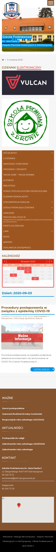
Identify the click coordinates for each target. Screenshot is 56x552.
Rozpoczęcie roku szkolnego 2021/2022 (23, 419)
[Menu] (50, 2)
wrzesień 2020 (28, 261)
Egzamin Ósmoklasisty (15, 196)
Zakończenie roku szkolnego (17, 449)
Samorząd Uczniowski (15, 164)
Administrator (41, 316)
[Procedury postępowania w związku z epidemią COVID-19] (22, 336)
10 (28, 272)
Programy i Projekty (15, 169)
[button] (19, 505)
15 (13, 275)
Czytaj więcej (44, 370)
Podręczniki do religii (13, 438)
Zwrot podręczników (13, 408)
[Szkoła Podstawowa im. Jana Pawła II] (11, 10)
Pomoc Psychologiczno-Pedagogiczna (25, 191)
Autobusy (8, 180)
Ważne (38, 318)
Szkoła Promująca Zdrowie (18, 207)
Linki (6, 231)
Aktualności (10, 153)
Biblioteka (9, 186)
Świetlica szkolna (13, 226)
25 (35, 278)
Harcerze (8, 213)
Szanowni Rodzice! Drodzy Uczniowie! (22, 414)
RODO (6, 237)
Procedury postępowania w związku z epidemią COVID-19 (25, 309)
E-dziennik (9, 158)
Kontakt (7, 242)
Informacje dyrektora (24, 318)
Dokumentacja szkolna (16, 202)
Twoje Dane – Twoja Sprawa (18, 175)
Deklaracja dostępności (17, 247)
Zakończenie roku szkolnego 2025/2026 (23, 444)
